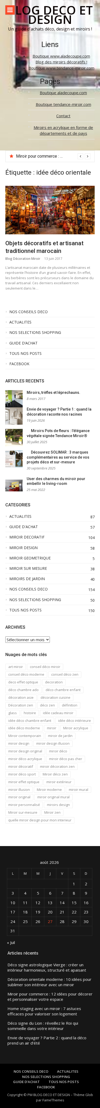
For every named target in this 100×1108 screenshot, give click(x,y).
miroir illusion (19, 789)
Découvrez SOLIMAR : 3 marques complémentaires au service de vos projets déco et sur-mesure (58, 457)
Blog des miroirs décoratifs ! (61, 61)
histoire (30, 712)
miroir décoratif (20, 766)
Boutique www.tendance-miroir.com (61, 68)
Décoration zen (20, 705)
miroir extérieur (58, 781)
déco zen (47, 705)
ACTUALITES (20, 322)
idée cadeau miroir (58, 712)
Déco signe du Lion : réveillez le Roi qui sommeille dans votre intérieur (42, 1026)
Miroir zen (52, 812)
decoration (54, 682)
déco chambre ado (23, 689)
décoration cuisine (55, 697)
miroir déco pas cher (65, 758)
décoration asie (21, 697)
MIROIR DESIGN (23, 547)
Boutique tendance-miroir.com (63, 104)
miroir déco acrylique (25, 758)
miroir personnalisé (24, 804)
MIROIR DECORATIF (27, 537)
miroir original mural (53, 797)
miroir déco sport (22, 774)
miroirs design (58, 804)
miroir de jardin (60, 735)
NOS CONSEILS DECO (28, 311)
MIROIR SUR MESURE (28, 568)
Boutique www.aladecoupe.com (61, 56)
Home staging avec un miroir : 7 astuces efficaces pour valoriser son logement (44, 1011)
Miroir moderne (49, 789)
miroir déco (58, 751)
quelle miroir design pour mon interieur (39, 820)
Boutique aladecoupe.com (63, 92)
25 (25, 921)
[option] (53, 156)
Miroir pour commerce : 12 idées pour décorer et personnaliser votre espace (50, 996)
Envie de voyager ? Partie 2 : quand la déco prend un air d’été (46, 1040)
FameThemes (53, 1100)
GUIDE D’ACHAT (23, 343)
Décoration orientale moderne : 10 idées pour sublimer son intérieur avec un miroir (49, 982)
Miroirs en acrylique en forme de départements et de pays (63, 130)
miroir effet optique (23, 781)
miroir (51, 728)
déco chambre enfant (63, 689)
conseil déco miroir (45, 666)
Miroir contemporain (24, 735)
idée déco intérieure (74, 720)
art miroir (15, 666)
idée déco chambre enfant (29, 720)
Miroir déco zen (55, 774)
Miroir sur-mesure (22, 812)
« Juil (11, 942)
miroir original (19, 797)
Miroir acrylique (75, 728)
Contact (63, 115)
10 (12, 902)
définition (69, 705)
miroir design (18, 743)
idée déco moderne (24, 728)
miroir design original (25, 751)
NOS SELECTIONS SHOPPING (35, 332)
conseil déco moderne (26, 674)
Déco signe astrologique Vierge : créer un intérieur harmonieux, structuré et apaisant (46, 967)
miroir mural (78, 789)
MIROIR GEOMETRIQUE (30, 558)
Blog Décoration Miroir (22, 258)
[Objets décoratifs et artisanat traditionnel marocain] (50, 210)
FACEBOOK (19, 363)
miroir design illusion (53, 743)
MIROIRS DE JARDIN (27, 578)
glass (12, 712)
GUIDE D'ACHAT (23, 526)
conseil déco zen (64, 674)
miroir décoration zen (57, 766)
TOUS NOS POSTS (25, 353)
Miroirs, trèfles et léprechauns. (53, 392)
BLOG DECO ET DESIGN (50, 14)
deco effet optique (23, 682)
